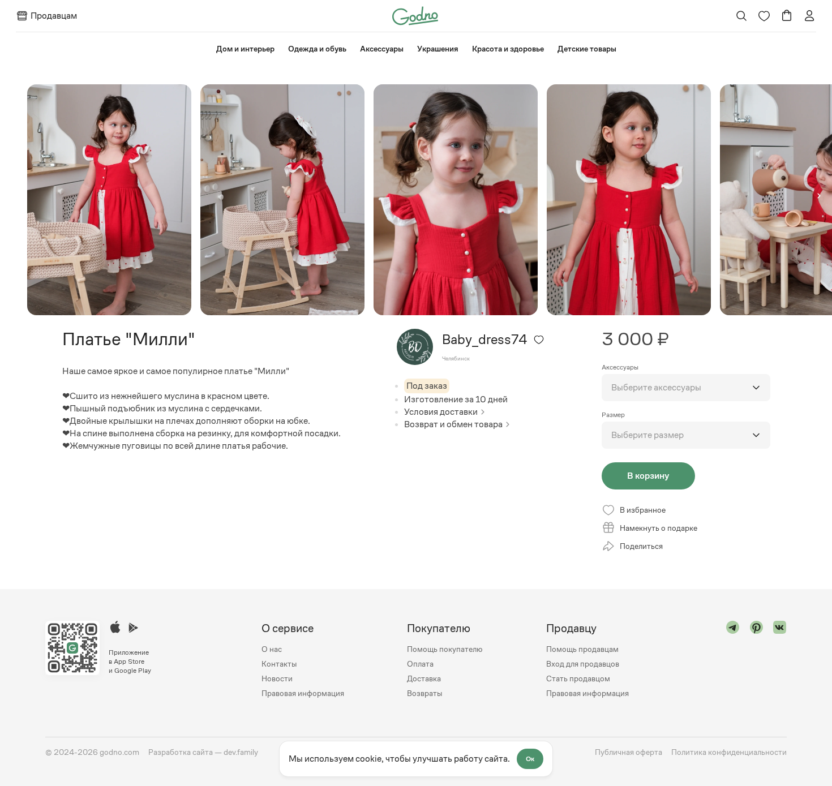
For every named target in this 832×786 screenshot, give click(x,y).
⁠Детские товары (586, 48)
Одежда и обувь (317, 48)
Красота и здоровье (508, 48)
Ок (530, 759)
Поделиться (641, 546)
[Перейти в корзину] (787, 16)
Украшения (437, 48)
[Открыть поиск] (741, 16)
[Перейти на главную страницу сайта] (415, 15)
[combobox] (686, 388)
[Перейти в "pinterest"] (757, 661)
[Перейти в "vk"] (780, 661)
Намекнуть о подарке (658, 527)
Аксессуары (382, 48)
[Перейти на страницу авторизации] (809, 16)
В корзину (648, 475)
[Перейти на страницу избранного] (764, 16)
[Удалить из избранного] (538, 339)
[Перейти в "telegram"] (733, 661)
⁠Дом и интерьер (245, 48)
